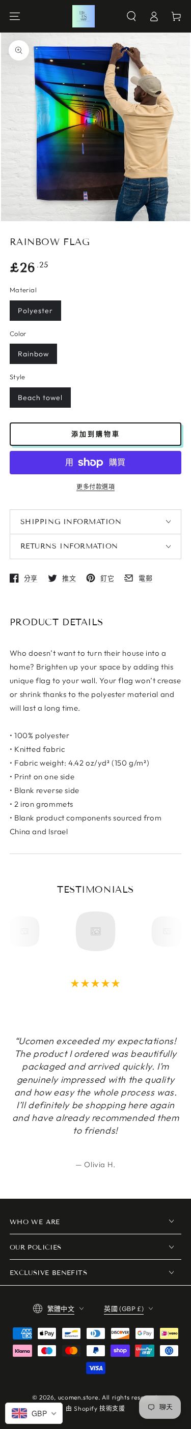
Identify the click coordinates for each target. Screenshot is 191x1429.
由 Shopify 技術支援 (95, 1408)
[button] (131, 16)
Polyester (35, 310)
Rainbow (33, 353)
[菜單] (15, 16)
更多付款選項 (95, 487)
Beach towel (40, 397)
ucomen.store (78, 1397)
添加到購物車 (95, 434)
